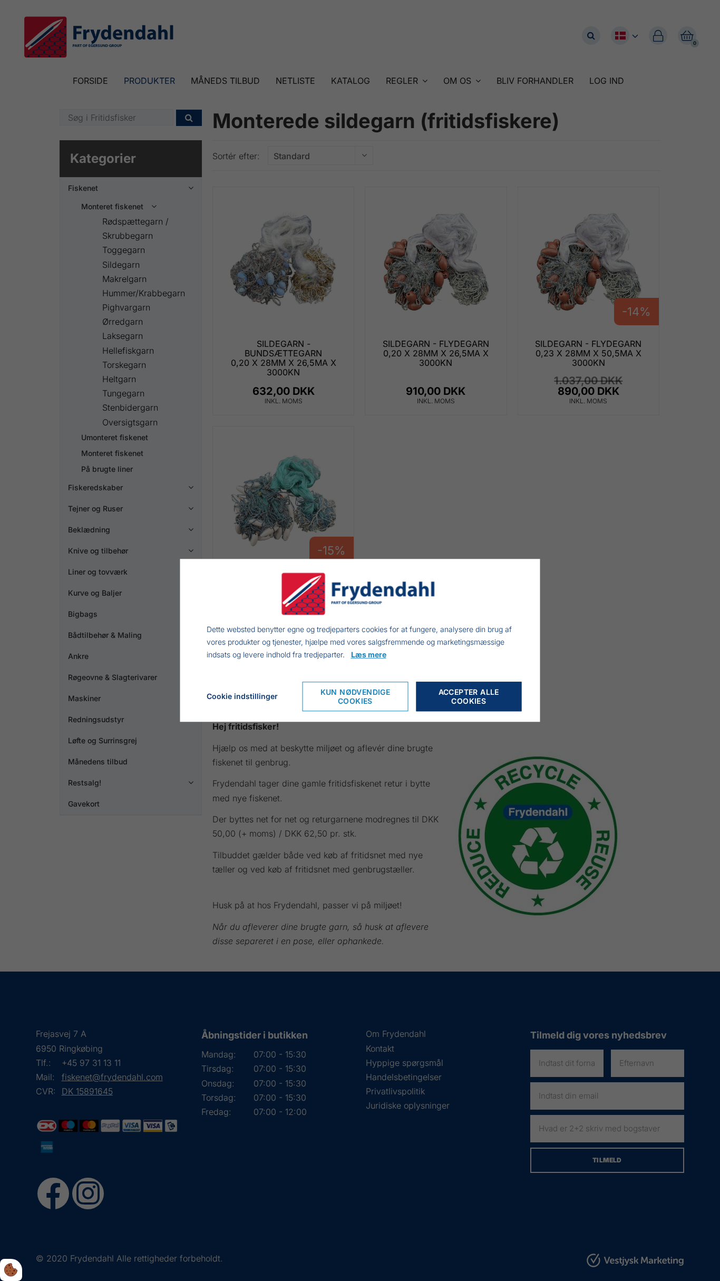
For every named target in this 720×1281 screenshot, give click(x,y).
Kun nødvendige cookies (355, 697)
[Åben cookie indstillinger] (11, 1270)
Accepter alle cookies (469, 697)
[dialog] (360, 640)
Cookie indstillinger (242, 696)
